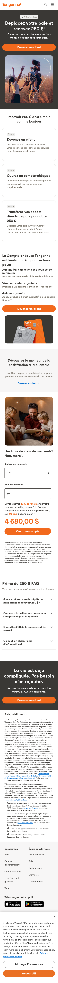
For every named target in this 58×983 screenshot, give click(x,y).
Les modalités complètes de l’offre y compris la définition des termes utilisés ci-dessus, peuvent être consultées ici (29, 776)
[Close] (55, 916)
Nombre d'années (14, 484)
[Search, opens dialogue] (45, 5)
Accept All (29, 973)
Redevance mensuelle (16, 464)
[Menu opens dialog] (52, 5)
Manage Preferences (29, 964)
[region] (29, 947)
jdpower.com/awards (30, 808)
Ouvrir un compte (27, 531)
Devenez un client (27, 383)
